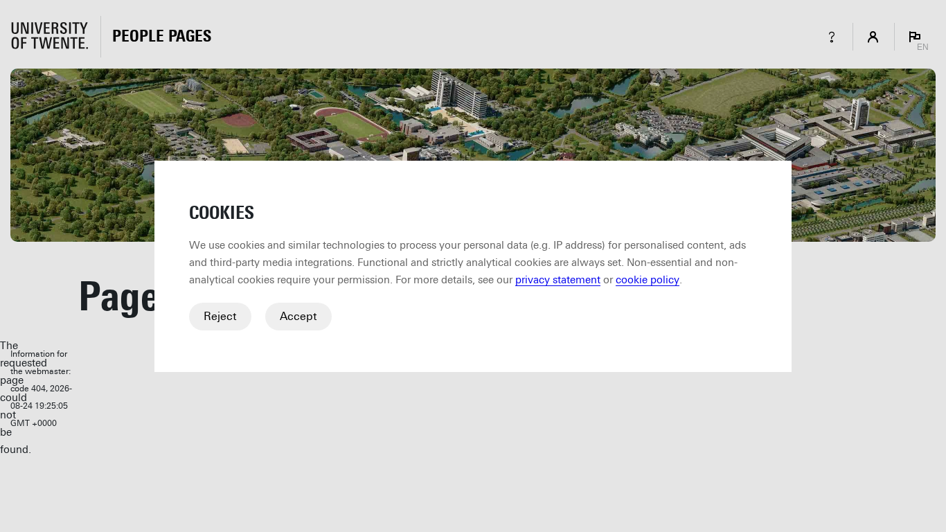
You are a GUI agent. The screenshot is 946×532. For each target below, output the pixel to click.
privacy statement (557, 280)
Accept (298, 316)
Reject (220, 316)
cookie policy (647, 280)
